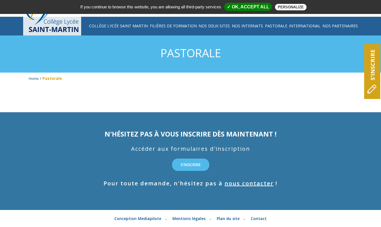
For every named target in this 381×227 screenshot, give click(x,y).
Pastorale (276, 25)
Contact (259, 218)
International (304, 25)
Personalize (291, 7)
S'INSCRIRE (373, 65)
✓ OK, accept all (248, 6)
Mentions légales (189, 218)
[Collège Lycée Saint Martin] (52, 26)
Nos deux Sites (214, 25)
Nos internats (247, 25)
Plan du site (228, 218)
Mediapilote (149, 218)
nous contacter (249, 183)
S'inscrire (190, 164)
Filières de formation (173, 25)
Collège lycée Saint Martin (118, 25)
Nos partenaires (340, 25)
